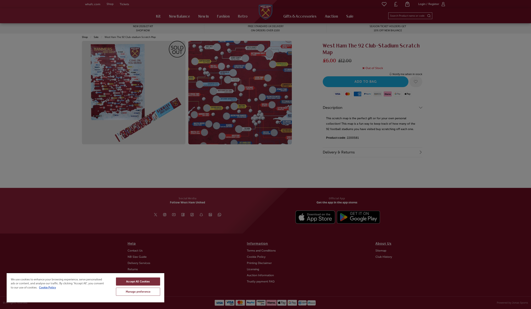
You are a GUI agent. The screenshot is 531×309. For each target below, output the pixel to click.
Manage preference (138, 291)
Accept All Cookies (138, 281)
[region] (85, 287)
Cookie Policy (47, 287)
